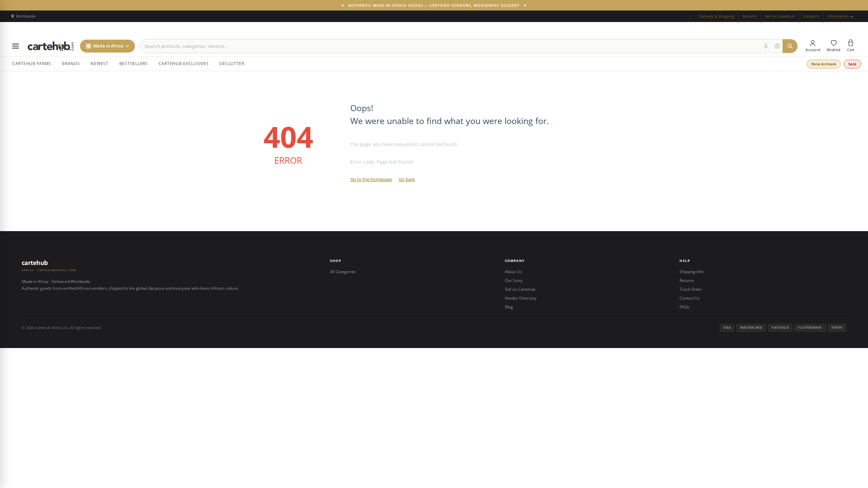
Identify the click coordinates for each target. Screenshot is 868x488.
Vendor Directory (520, 298)
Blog (509, 307)
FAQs (684, 307)
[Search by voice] (766, 46)
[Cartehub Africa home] (50, 46)
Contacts (811, 16)
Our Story (513, 280)
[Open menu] (15, 46)
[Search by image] (777, 46)
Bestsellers (133, 63)
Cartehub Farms (31, 63)
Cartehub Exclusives (184, 63)
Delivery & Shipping (716, 16)
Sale (852, 63)
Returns (749, 16)
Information (838, 16)
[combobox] (450, 46)
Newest (99, 63)
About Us (513, 271)
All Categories (343, 271)
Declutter (231, 63)
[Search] (790, 46)
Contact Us (689, 298)
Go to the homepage (371, 179)
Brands (71, 63)
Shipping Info (691, 271)
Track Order (690, 289)
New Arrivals (823, 63)
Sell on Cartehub (780, 16)
